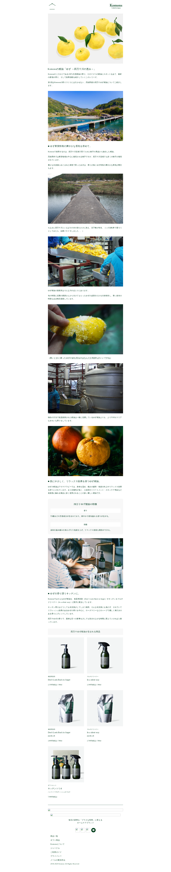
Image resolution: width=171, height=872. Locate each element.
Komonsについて (57, 844)
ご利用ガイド (56, 852)
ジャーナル (55, 848)
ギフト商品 (55, 840)
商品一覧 (54, 836)
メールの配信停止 (57, 860)
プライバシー (56, 856)
